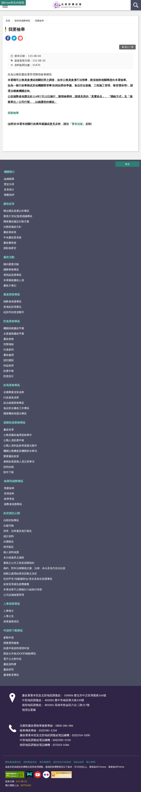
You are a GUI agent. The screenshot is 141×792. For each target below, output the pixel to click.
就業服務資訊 (11, 621)
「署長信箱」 (77, 124)
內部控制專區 (11, 520)
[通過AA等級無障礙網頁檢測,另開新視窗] (14, 775)
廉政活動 (8, 257)
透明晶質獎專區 (12, 275)
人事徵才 (8, 611)
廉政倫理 (8, 355)
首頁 (8, 21)
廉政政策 (8, 203)
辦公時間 (90, 762)
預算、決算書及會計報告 (17, 531)
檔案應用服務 (11, 643)
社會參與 (8, 349)
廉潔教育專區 (11, 675)
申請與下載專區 (13, 630)
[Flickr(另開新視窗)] (46, 775)
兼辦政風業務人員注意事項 (18, 461)
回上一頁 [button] (128, 47)
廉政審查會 (9, 243)
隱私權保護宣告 (13, 762)
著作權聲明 (45, 762)
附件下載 (8, 472)
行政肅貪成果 (11, 397)
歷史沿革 (9, 184)
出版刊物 (8, 525)
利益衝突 (8, 365)
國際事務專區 (11, 269)
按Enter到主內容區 (12, 2)
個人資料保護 (11, 552)
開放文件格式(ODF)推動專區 (19, 653)
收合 (127, 164)
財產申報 (8, 371)
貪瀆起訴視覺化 (12, 307)
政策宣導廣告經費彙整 (16, 584)
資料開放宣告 (30, 762)
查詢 (136, 5)
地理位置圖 (29, 710)
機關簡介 (9, 172)
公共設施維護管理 (13, 595)
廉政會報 (8, 339)
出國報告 (8, 541)
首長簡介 (9, 189)
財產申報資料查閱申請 (16, 648)
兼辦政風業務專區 (14, 422)
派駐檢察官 (9, 248)
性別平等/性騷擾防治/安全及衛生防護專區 (27, 579)
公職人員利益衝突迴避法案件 (20, 445)
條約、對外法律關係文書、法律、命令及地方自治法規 (34, 568)
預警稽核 (8, 344)
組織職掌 (9, 179)
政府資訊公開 (11, 513)
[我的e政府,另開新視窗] (29, 775)
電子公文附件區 (12, 659)
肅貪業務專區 (11, 294)
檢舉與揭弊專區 (22, 21)
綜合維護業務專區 (13, 403)
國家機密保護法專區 (15, 413)
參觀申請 (8, 637)
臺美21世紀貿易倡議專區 (17, 216)
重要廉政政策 (11, 456)
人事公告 (8, 616)
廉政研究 (8, 669)
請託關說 (8, 360)
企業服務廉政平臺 (13, 333)
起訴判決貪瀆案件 (13, 312)
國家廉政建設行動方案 (16, 221)
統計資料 (8, 536)
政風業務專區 (11, 385)
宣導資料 (9, 493)
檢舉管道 (9, 499)
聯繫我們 (9, 195)
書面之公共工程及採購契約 (18, 563)
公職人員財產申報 (13, 440)
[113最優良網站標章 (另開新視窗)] (61, 775)
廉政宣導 (8, 429)
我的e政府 (79, 762)
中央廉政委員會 (12, 237)
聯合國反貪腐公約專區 (16, 211)
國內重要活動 (11, 264)
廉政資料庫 (9, 664)
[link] (7, 39)
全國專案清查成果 (13, 392)
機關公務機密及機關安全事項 (20, 451)
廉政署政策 (9, 232)
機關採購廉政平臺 (13, 328)
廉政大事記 (9, 285)
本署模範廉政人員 (13, 280)
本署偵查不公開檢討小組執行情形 (22, 589)
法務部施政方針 (12, 227)
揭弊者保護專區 (12, 301)
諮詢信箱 (8, 467)
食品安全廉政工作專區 (16, 408)
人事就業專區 (11, 603)
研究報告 (8, 547)
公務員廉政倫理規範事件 (17, 435)
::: (1, 15)
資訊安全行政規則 (62, 762)
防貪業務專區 (11, 321)
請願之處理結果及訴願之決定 (20, 573)
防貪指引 (8, 376)
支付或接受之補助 (13, 557)
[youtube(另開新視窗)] (37, 775)
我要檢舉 (39, 21)
